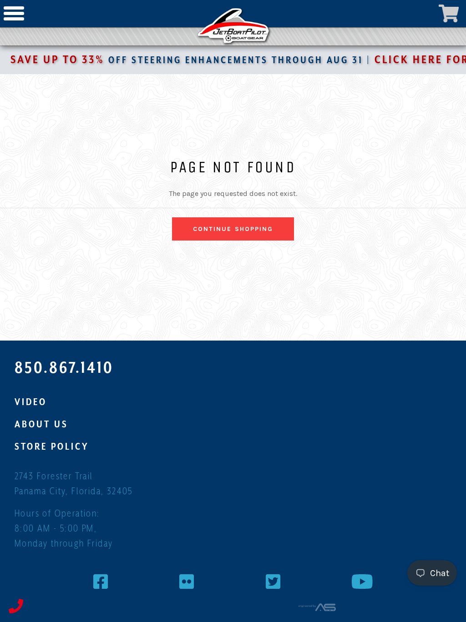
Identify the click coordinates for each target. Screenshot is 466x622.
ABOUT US (41, 424)
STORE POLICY (52, 446)
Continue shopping (233, 229)
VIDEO (31, 401)
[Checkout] (449, 14)
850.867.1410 (64, 367)
